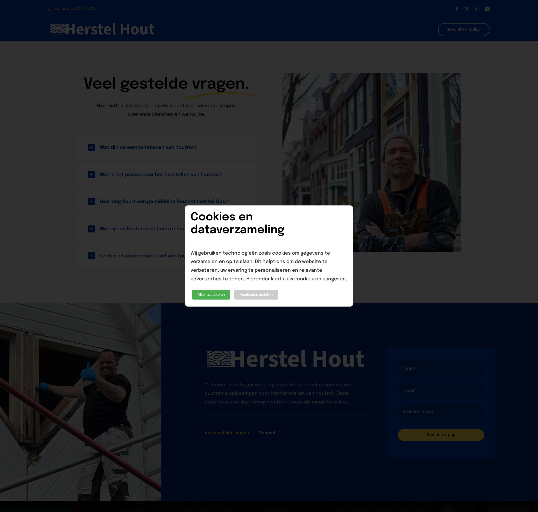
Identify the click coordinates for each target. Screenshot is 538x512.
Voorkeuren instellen (256, 295)
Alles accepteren (211, 295)
